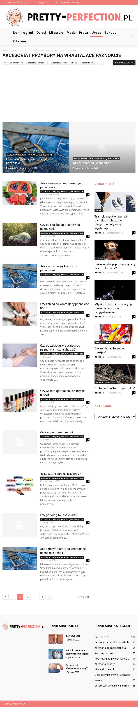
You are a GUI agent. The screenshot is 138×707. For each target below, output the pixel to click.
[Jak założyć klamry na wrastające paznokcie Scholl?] (20, 558)
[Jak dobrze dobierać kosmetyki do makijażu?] (56, 654)
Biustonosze (102, 637)
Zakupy (110, 32)
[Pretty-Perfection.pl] (69, 16)
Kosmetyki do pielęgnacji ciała (112, 658)
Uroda (96, 32)
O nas (54, 2)
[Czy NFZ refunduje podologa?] (102, 151)
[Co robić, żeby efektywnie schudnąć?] (56, 668)
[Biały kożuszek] (56, 639)
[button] (131, 37)
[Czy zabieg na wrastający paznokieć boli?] (20, 314)
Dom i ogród (23, 32)
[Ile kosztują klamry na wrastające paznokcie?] (36, 148)
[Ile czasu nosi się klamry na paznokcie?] (20, 276)
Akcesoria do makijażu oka (64, 62)
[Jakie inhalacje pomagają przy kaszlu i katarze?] (115, 250)
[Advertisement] (69, 95)
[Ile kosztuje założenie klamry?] (20, 483)
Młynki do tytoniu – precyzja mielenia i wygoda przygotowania (113, 308)
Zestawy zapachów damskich (112, 642)
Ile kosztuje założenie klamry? (60, 473)
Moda (71, 32)
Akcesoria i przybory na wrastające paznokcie (29, 155)
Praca (83, 32)
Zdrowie (19, 41)
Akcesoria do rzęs (88, 62)
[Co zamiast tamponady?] (20, 442)
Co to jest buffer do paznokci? (115, 388)
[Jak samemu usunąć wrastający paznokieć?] (20, 193)
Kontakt (76, 2)
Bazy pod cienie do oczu (107, 342)
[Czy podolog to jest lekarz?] (20, 525)
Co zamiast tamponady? (56, 432)
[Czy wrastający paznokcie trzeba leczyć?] (20, 400)
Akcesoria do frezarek (37, 62)
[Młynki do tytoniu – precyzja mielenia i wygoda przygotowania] (115, 290)
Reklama (65, 2)
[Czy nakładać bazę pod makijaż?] (115, 334)
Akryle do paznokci (105, 669)
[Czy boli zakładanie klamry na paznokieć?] (20, 234)
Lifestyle (56, 32)
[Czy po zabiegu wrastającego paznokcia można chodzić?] (20, 355)
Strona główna (41, 2)
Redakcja (11, 168)
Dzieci (41, 32)
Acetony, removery (13, 62)
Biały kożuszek (73, 636)
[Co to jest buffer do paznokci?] (115, 374)
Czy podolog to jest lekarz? (58, 515)
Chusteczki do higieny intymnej (112, 685)
